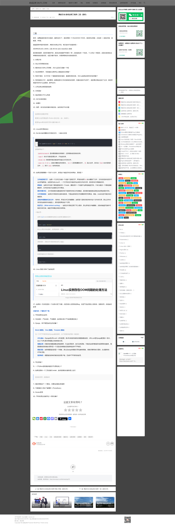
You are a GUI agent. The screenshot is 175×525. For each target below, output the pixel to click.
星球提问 (123, 287)
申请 (142, 337)
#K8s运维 (138, 188)
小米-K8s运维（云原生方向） (129, 116)
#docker (135, 203)
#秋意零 (136, 185)
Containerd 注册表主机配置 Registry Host (133, 134)
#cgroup (138, 215)
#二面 (134, 210)
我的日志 (123, 280)
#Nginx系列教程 (130, 188)
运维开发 (123, 320)
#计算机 (130, 183)
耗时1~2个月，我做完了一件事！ (130, 127)
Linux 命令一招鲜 (125, 246)
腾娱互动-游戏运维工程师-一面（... (131, 108)
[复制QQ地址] (108, 443)
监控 (122, 300)
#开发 (140, 210)
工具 (122, 276)
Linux (46, 437)
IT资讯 (122, 233)
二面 (51, 437)
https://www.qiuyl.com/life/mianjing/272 (60, 479)
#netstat (121, 208)
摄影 (122, 283)
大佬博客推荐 (124, 137)
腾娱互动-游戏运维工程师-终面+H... (131, 102)
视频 (122, 317)
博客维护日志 (125, 156)
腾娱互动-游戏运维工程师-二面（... (131, 105)
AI (121, 229)
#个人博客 (129, 195)
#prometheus (130, 205)
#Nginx (121, 188)
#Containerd (129, 208)
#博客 (136, 195)
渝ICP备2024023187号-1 (22, 519)
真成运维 (25, 522)
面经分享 (91, 437)
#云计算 (127, 178)
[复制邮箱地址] (112, 443)
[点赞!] (73, 467)
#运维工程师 (128, 185)
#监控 (120, 198)
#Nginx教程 (131, 193)
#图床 (120, 217)
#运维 (120, 178)
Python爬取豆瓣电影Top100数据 (130, 132)
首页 (33, 9)
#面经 (136, 190)
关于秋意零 (18, 517)
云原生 (122, 260)
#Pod (126, 217)
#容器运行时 (138, 208)
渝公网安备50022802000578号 (39, 519)
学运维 (123, 270)
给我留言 (123, 130)
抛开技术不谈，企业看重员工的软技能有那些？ (134, 168)
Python (123, 253)
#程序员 (121, 180)
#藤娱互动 (122, 210)
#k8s (135, 183)
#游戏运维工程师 (136, 198)
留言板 (122, 297)
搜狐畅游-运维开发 (126, 114)
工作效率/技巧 (125, 273)
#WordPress (138, 200)
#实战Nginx (122, 193)
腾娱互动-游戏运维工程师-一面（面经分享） (96, 489)
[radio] (65, 410)
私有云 (122, 307)
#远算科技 (122, 213)
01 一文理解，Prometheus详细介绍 (131, 146)
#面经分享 (138, 193)
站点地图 (24, 517)
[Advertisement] (74, 23)
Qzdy (46, 522)
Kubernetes (124, 239)
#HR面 (129, 210)
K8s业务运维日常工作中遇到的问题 (131, 236)
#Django (139, 205)
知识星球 (123, 303)
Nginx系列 (124, 249)
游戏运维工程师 (57, 437)
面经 (44, 9)
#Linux (128, 180)
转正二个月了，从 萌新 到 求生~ (130, 153)
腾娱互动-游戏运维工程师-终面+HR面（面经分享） (54, 489)
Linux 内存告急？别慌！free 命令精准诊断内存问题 (135, 139)
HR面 (41, 437)
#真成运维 (134, 180)
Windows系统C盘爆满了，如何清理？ (131, 144)
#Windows (122, 205)
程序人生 (38, 9)
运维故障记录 (124, 327)
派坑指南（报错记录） (127, 290)
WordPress (37, 522)
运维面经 (80, 437)
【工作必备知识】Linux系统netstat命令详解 (133, 142)
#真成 (120, 203)
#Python (127, 198)
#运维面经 (122, 190)
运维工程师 (72, 437)
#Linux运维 (122, 183)
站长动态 (123, 314)
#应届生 (121, 215)
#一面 (120, 200)
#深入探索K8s (128, 200)
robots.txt (31, 517)
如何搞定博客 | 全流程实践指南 (129, 266)
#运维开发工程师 (131, 213)
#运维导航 (129, 190)
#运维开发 (122, 195)
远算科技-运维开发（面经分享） (130, 111)
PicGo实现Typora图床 (127, 149)
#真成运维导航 (129, 215)
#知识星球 (127, 203)
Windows (123, 256)
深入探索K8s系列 (125, 293)
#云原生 (134, 178)
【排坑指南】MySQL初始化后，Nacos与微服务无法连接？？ (138, 165)
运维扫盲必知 (124, 324)
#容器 (120, 185)
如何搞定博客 (125, 263)
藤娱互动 (66, 437)
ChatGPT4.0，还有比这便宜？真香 (131, 151)
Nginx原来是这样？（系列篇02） (130, 160)
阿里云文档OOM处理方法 (43, 276)
